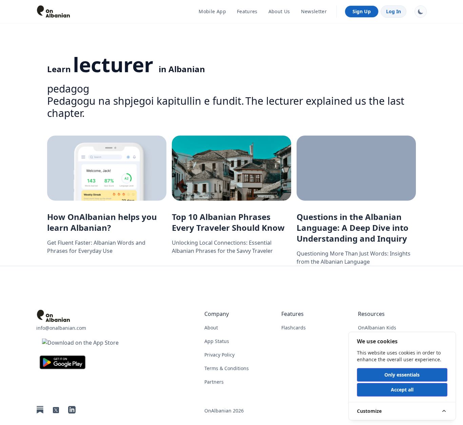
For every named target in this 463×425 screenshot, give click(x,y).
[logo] (80, 11)
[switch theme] (421, 11)
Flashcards (293, 327)
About (211, 327)
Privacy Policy (219, 354)
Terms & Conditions (226, 368)
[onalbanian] (80, 316)
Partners (214, 382)
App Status (216, 341)
